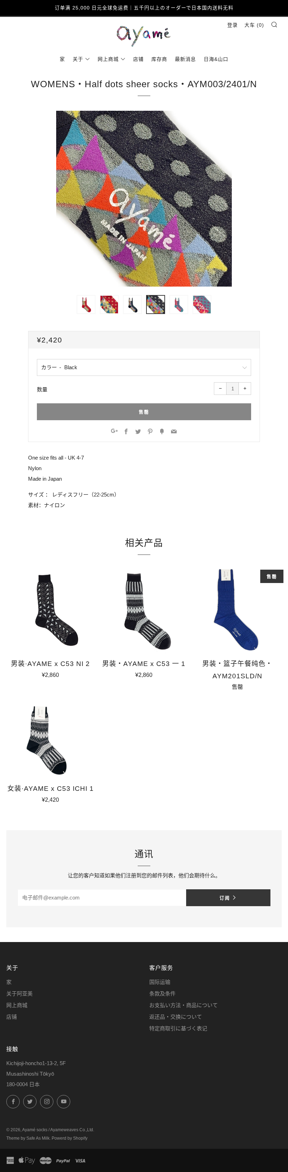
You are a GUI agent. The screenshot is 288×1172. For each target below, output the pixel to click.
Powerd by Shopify (69, 1138)
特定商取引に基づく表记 (178, 1028)
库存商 (159, 59)
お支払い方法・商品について (183, 1005)
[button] (86, 304)
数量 (42, 389)
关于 (78, 59)
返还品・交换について (175, 1017)
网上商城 (108, 59)
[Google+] (114, 432)
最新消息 (185, 59)
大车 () (254, 25)
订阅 (225, 898)
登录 (232, 25)
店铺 (138, 59)
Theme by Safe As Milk (28, 1138)
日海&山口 (216, 59)
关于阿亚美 (19, 994)
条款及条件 (162, 994)
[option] (144, 199)
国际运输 (159, 982)
